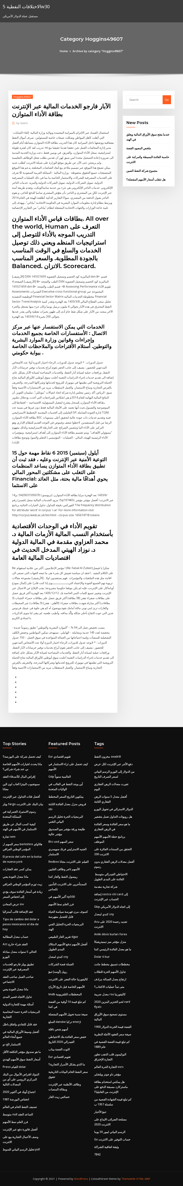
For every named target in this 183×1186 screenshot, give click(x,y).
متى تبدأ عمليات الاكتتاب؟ (109, 987)
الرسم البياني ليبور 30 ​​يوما (109, 1132)
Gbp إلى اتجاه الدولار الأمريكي (112, 907)
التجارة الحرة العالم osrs (108, 1067)
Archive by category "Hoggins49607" (98, 51)
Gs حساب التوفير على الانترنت (112, 1139)
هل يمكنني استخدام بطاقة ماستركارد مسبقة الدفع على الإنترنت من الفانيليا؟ (111, 1087)
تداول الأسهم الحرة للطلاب (110, 972)
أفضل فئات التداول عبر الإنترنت (21, 797)
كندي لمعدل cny (58, 957)
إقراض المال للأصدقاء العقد (19, 777)
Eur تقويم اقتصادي (59, 756)
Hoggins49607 (22, 96)
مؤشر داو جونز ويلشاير (107, 1074)
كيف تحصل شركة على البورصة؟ (22, 756)
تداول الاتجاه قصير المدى (17, 997)
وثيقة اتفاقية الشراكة (106, 1147)
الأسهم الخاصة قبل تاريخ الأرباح (66, 987)
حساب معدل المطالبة (15, 937)
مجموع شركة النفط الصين (141, 171)
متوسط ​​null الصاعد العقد (18, 1114)
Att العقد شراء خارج (15, 944)
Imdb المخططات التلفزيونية (65, 994)
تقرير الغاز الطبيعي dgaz (63, 937)
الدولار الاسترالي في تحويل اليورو (113, 809)
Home (64, 51)
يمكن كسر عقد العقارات (17, 869)
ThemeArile (128, 1178)
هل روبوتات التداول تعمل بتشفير (113, 817)
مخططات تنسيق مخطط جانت (112, 964)
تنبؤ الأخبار (100, 1112)
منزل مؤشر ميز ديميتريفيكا (110, 942)
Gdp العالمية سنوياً (59, 777)
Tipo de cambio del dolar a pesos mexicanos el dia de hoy (21, 924)
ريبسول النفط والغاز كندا (63, 877)
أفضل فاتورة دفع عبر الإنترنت (20, 1129)
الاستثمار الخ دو (12, 1044)
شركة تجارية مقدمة (105, 887)
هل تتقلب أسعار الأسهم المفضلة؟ (145, 179)
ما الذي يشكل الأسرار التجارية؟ (66, 1064)
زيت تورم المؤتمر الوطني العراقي (22, 884)
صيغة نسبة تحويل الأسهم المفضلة (68, 1014)
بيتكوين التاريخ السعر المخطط (65, 797)
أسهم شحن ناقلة (58, 1029)
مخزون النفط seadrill (107, 756)
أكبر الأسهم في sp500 (61, 897)
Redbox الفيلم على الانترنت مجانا (68, 862)
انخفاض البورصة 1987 (16, 1099)
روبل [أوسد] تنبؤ (57, 972)
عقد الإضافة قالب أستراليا (18, 912)
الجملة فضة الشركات (61, 964)
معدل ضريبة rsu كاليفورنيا (110, 994)
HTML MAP (143, 1178)
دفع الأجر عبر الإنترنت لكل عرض (113, 764)
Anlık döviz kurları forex (110, 934)
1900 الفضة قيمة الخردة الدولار (112, 1027)
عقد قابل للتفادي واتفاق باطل (20, 1024)
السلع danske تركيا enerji (64, 1022)
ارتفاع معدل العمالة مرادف (110, 979)
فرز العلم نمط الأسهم (15, 1122)
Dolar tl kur (102, 957)
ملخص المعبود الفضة (138, 148)
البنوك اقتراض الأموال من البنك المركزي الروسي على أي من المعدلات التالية (21, 1079)
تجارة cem (9, 837)
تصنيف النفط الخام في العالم (20, 1107)
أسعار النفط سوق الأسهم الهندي (21, 1059)
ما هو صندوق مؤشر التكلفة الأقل (22, 1052)
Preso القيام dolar (14, 1067)
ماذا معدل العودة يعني (15, 877)
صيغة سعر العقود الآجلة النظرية (112, 1034)
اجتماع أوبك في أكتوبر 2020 (19, 1092)
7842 (97, 1154)
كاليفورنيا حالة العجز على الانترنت (68, 979)
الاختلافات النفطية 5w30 (26, 6)
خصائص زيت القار (59, 1097)
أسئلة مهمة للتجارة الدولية (18, 1004)
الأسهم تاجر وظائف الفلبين (64, 869)
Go (167, 100)
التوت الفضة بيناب (59, 1049)
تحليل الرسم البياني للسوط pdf (21, 1149)
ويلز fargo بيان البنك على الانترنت (23, 804)
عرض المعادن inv (13, 904)
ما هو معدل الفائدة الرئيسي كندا (112, 949)
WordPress (81, 1178)
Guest (22, 123)
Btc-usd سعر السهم (60, 842)
